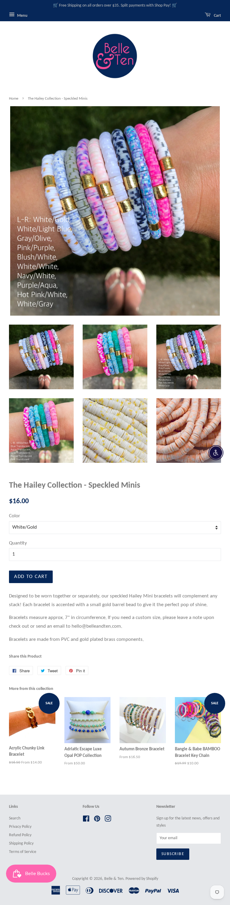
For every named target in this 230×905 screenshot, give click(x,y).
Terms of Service (22, 852)
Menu (22, 15)
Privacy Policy (20, 827)
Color (14, 515)
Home (13, 99)
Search (14, 818)
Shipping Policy (21, 843)
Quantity (18, 543)
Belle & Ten (113, 879)
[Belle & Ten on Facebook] (86, 820)
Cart (217, 15)
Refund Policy (20, 835)
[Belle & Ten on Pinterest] (97, 820)
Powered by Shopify (141, 879)
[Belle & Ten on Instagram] (108, 820)
